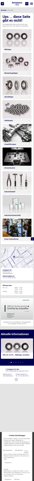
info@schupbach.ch (8, 276)
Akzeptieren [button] (8, 462)
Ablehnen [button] (17, 479)
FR (27, 4)
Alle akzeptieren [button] (7, 450)
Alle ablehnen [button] (19, 450)
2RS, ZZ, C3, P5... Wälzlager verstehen (16, 355)
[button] (31, 3)
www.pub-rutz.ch (23, 371)
